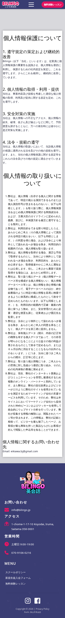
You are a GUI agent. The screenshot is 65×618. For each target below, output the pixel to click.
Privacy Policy (42, 608)
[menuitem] (32, 572)
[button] (31, 4)
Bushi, (27, 612)
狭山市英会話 (35, 612)
